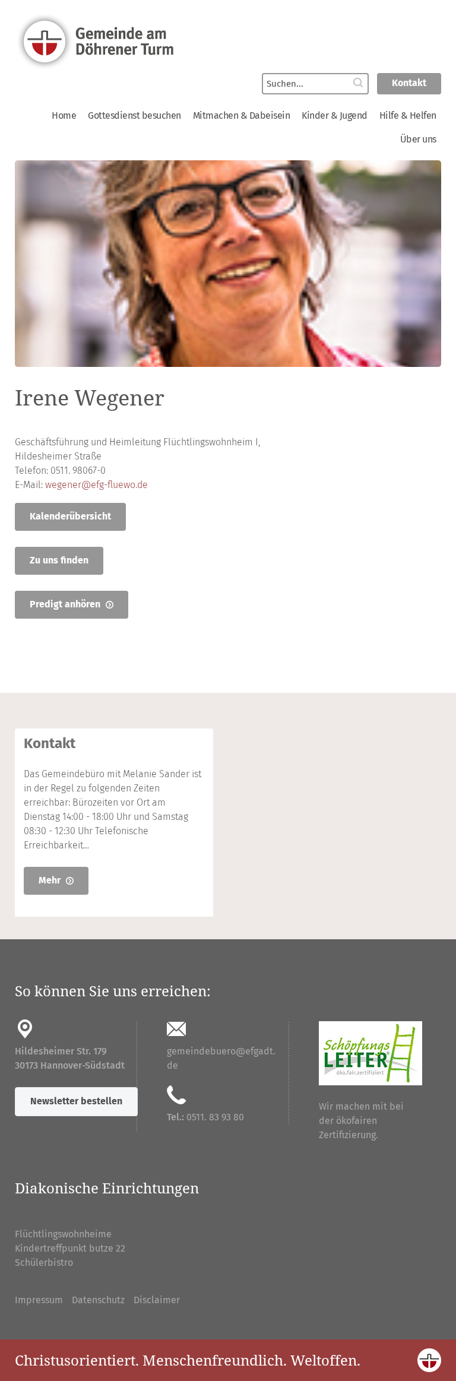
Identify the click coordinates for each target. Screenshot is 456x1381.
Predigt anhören (66, 604)
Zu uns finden (59, 560)
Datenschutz (98, 1300)
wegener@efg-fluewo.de (96, 484)
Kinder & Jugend (335, 115)
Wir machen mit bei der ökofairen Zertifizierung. (361, 1121)
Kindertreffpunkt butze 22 (70, 1248)
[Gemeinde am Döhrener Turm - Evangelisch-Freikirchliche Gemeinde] (228, 40)
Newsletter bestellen (76, 1101)
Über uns (418, 139)
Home (64, 115)
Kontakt (409, 82)
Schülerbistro (44, 1262)
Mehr (51, 880)
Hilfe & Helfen (407, 115)
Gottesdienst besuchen (134, 115)
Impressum (39, 1300)
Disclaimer (157, 1300)
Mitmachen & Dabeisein (241, 115)
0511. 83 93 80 (215, 1117)
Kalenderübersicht (70, 516)
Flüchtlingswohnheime (63, 1234)
